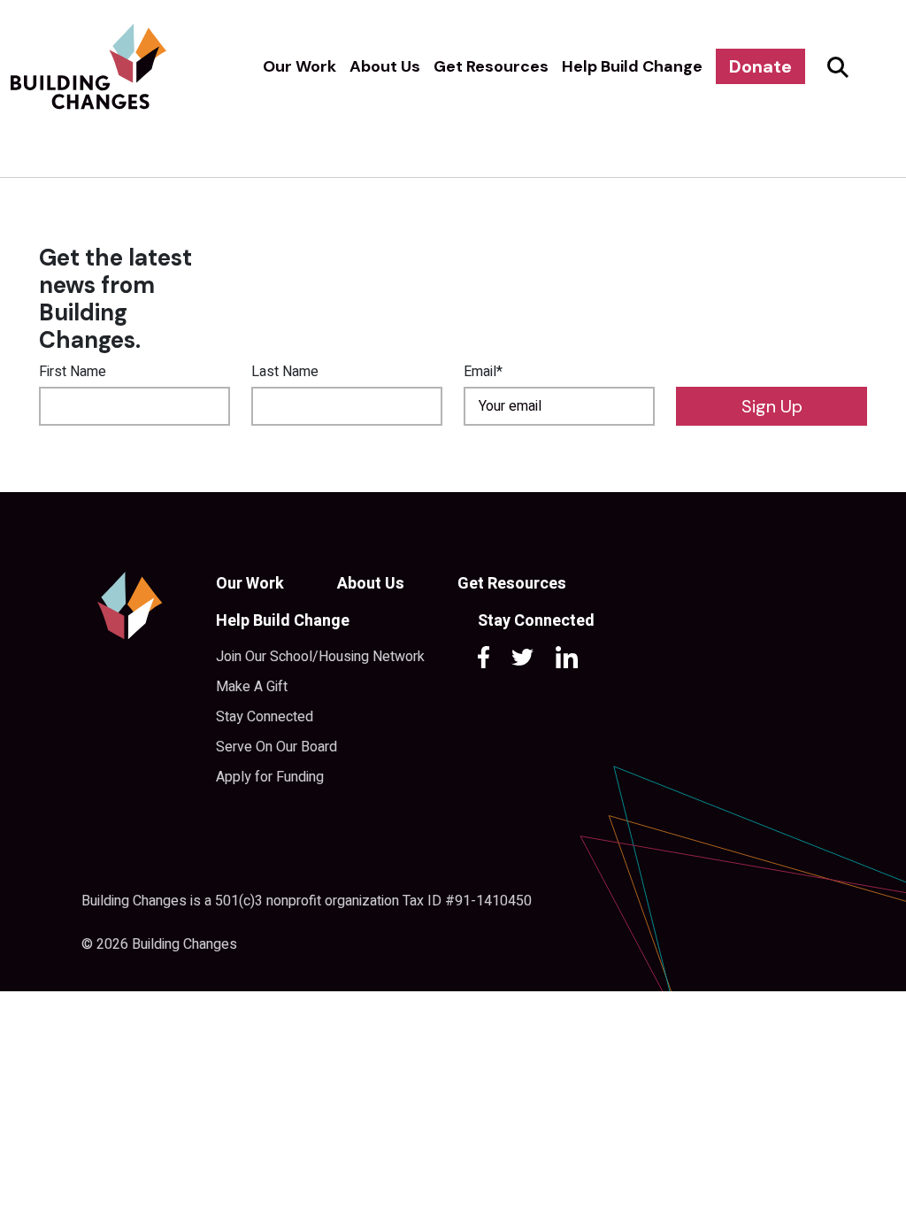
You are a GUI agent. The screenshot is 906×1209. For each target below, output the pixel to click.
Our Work (299, 66)
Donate (760, 66)
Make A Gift (252, 686)
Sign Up (771, 406)
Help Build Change (632, 66)
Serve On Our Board (276, 747)
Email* (483, 371)
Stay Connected (264, 717)
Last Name (285, 371)
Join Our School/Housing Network (320, 656)
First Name (72, 371)
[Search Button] (835, 66)
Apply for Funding (270, 777)
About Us (384, 66)
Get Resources (491, 66)
